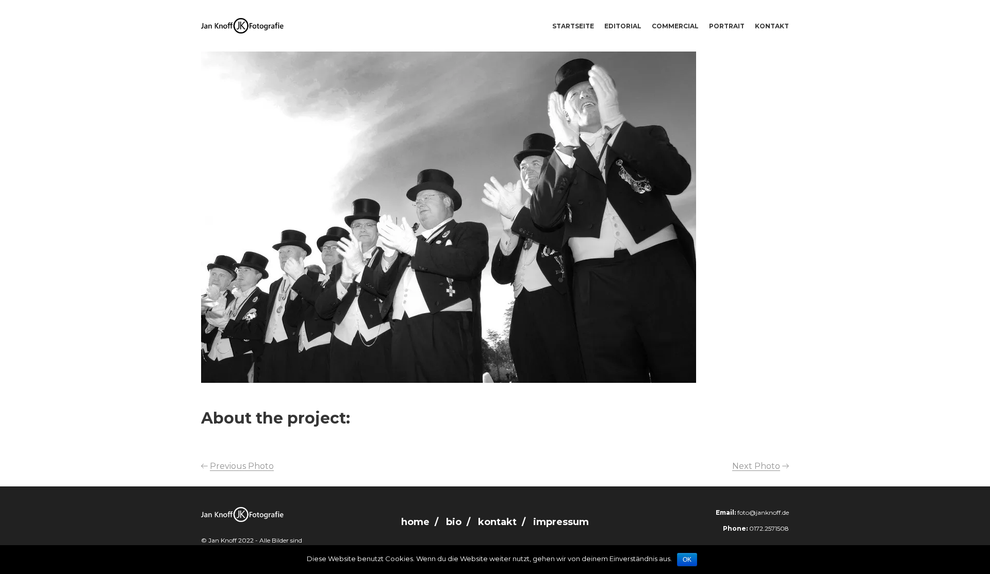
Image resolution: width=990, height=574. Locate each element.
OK (687, 559)
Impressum (561, 522)
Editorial (622, 26)
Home (415, 522)
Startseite (573, 26)
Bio (453, 522)
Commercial (675, 26)
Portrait (727, 26)
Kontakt (772, 26)
